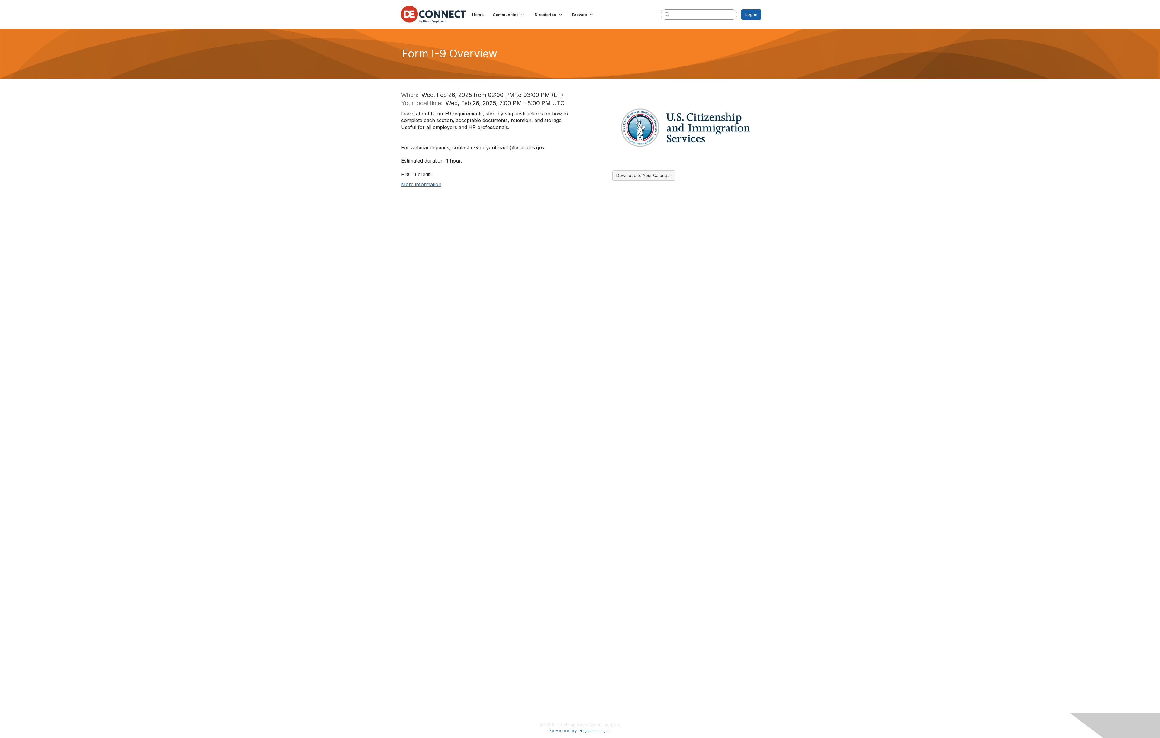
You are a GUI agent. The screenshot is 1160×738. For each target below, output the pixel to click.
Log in (751, 14)
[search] (667, 14)
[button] (509, 14)
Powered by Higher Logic (580, 731)
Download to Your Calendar (643, 175)
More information (421, 184)
